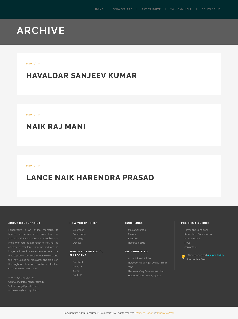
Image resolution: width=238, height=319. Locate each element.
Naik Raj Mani (56, 126)
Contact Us (190, 247)
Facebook (78, 262)
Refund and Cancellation (198, 234)
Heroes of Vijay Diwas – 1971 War (146, 271)
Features (133, 238)
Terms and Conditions (196, 229)
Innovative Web (165, 313)
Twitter (76, 270)
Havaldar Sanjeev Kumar (81, 75)
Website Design (144, 313)
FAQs (187, 242)
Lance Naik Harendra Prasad (90, 177)
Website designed (197, 255)
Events (132, 234)
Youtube (77, 275)
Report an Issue (136, 242)
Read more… (31, 268)
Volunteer (78, 229)
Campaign (78, 238)
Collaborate (79, 234)
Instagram (78, 266)
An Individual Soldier (139, 258)
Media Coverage (137, 229)
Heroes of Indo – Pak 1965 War (145, 275)
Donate (77, 242)
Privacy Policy (192, 238)
